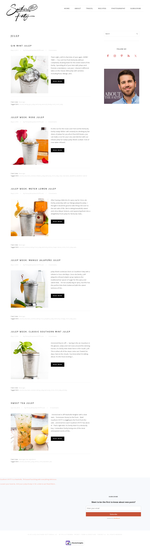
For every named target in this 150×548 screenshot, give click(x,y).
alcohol (21, 104)
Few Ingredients (31, 459)
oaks (74, 247)
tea (51, 461)
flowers (39, 176)
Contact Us (102, 534)
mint (53, 104)
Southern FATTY (25, 12)
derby (26, 104)
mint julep (59, 104)
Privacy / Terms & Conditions (85, 534)
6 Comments (53, 122)
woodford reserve (81, 176)
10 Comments (54, 408)
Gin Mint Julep (21, 45)
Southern (46, 461)
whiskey (64, 390)
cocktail (33, 176)
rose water (66, 176)
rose (60, 176)
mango (63, 319)
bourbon (27, 176)
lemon (50, 247)
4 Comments (53, 336)
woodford (73, 176)
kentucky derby (47, 104)
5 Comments (53, 50)
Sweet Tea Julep (22, 403)
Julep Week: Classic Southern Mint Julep (40, 331)
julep (33, 104)
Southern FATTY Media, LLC (47, 534)
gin (30, 104)
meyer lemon (57, 247)
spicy (74, 319)
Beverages (22, 102)
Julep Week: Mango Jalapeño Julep (36, 260)
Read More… (51, 484)
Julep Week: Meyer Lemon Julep (33, 188)
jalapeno (47, 319)
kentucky (38, 104)
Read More (57, 81)
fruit (36, 247)
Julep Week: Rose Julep (27, 117)
